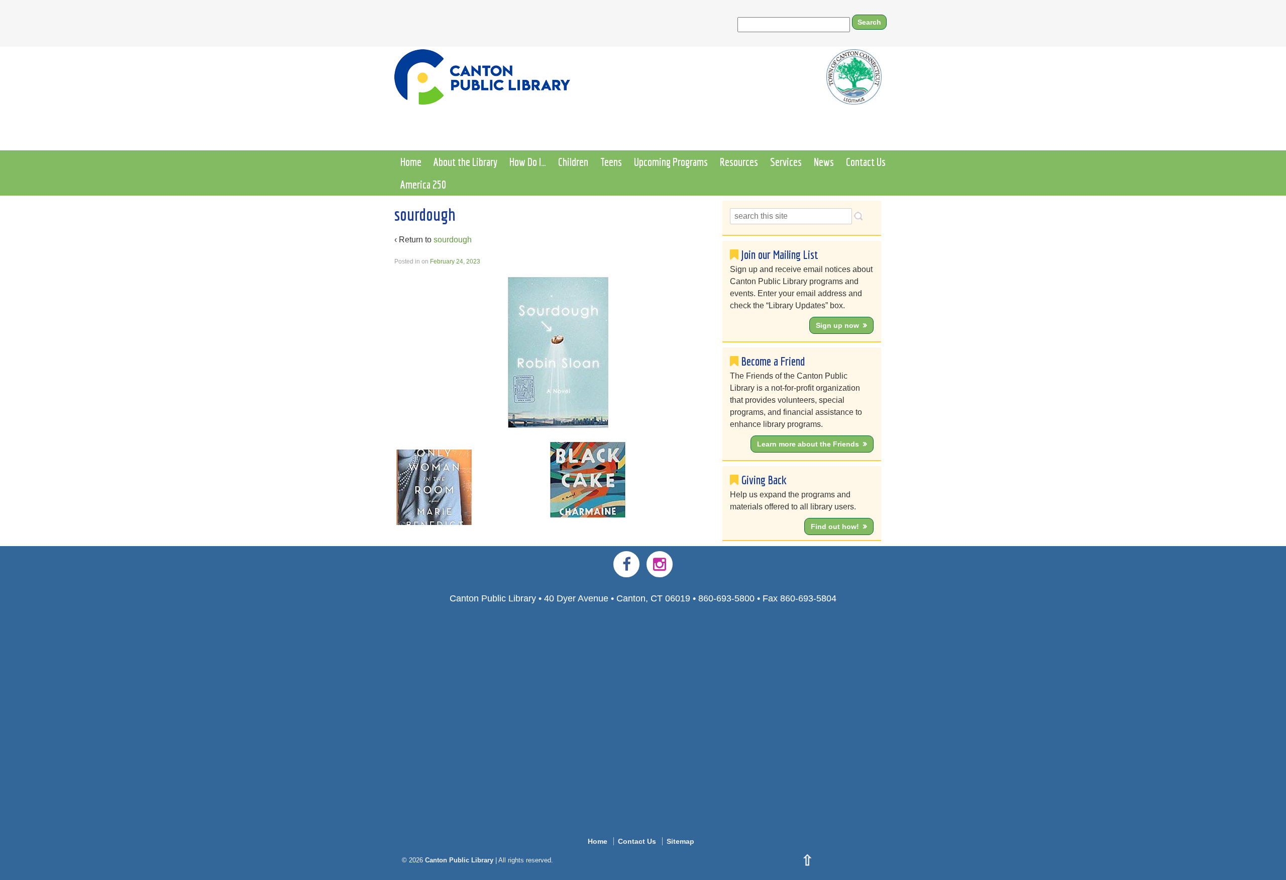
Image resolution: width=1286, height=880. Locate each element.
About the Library (465, 161)
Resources (739, 161)
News (824, 161)
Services (786, 161)
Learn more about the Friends (808, 444)
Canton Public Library (459, 860)
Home (410, 161)
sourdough (453, 239)
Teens (611, 161)
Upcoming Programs (671, 161)
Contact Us (866, 161)
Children (573, 161)
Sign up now (837, 325)
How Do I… (527, 161)
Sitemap (680, 841)
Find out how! (835, 526)
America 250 (423, 184)
